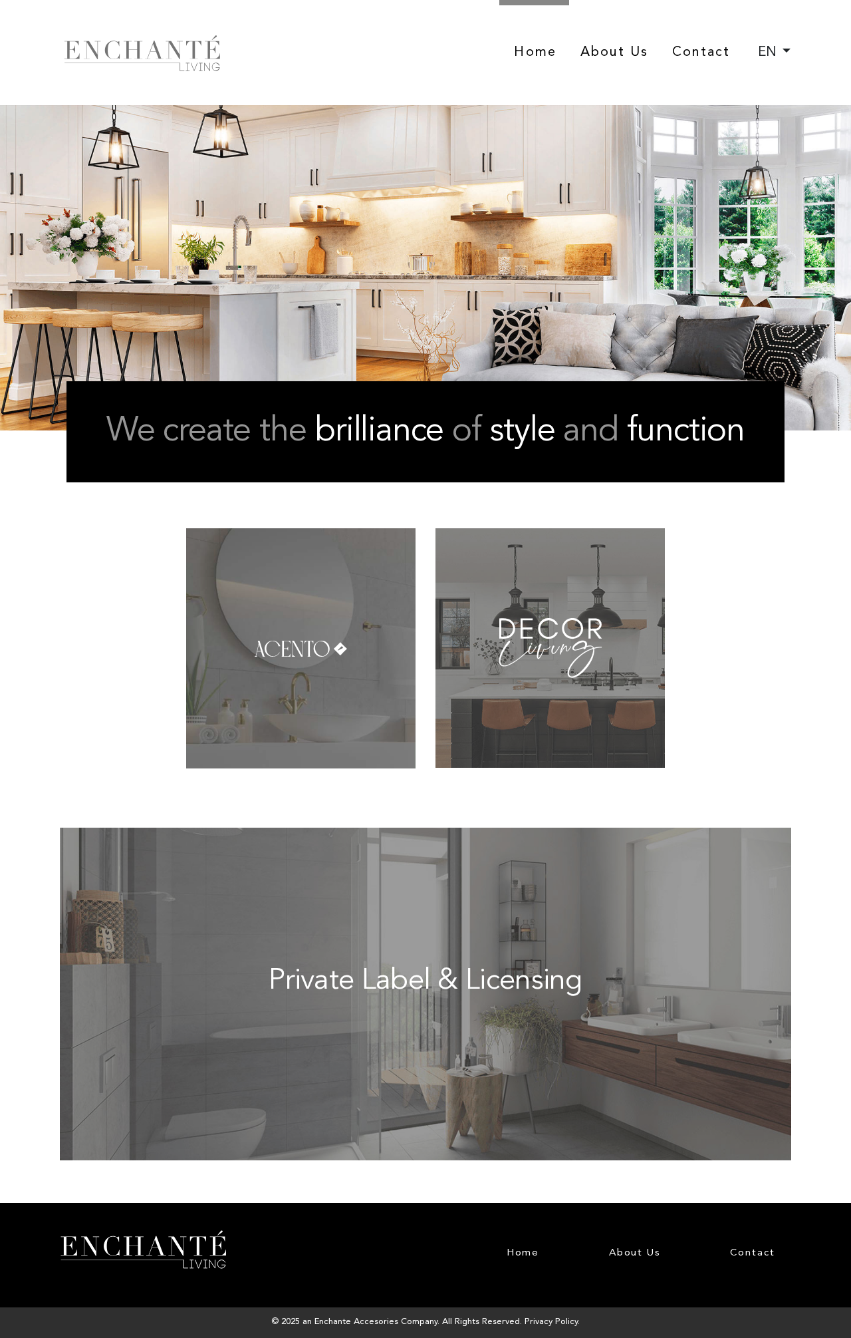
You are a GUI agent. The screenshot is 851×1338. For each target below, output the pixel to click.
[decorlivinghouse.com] (550, 537)
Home (535, 52)
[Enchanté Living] (142, 53)
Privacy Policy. (552, 1321)
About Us (614, 52)
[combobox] (774, 52)
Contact (701, 52)
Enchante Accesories (356, 1321)
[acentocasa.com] (302, 537)
